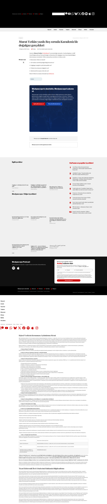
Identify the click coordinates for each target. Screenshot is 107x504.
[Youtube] (69, 13)
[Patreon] (65, 13)
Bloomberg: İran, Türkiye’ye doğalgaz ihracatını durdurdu (56, 187)
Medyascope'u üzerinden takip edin (45, 138)
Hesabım (92, 29)
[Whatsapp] (72, 13)
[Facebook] (82, 13)
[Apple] (89, 13)
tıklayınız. (51, 73)
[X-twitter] (79, 13)
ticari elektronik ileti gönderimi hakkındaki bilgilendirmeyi (82, 272)
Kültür (85, 29)
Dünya (80, 29)
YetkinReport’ (46, 53)
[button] (58, 6)
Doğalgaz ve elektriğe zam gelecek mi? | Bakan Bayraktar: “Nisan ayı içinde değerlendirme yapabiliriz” (39, 186)
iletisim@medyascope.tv (41, 449)
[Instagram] (93, 13)
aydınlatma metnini (71, 272)
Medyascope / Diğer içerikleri (24, 194)
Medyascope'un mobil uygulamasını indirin (41, 144)
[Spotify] (86, 13)
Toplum (67, 29)
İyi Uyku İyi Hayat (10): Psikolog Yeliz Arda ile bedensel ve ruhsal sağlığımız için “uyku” (20, 246)
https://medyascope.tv (42, 343)
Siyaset (49, 29)
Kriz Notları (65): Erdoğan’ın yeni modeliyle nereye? (38, 217)
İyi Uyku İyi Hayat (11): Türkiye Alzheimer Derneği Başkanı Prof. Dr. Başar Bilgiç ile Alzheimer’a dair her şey (58, 219)
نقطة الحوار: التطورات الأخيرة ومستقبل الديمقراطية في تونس (57, 246)
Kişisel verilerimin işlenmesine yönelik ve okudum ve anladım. (73, 272)
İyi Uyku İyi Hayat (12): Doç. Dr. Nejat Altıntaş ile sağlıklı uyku (20, 217)
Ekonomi (74, 29)
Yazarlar (61, 29)
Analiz (55, 29)
